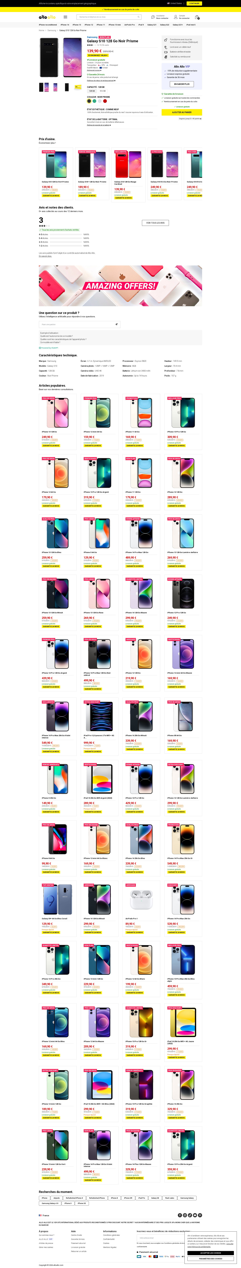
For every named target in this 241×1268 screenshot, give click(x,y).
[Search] (137, 17)
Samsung (52, 30)
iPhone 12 (89, 25)
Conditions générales (111, 1235)
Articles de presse (46, 1243)
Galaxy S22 (164, 25)
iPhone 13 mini (115, 25)
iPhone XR (128, 1198)
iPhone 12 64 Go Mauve (94, 1041)
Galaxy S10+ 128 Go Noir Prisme (92, 182)
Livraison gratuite (78, 1247)
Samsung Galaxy (187, 1198)
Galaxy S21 (151, 25)
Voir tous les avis (155, 223)
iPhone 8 (114, 1198)
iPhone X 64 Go (90, 552)
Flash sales (169, 1198)
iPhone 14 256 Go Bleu (135, 858)
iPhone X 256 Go (49, 798)
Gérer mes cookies (46, 1247)
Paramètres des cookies (210, 1259)
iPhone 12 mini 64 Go (93, 432)
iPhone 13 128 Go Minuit (52, 613)
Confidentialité (109, 1239)
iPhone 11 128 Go (133, 492)
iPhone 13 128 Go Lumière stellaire (182, 552)
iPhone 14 (65, 25)
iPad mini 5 (190, 25)
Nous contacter (162, 18)
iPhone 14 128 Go (174, 492)
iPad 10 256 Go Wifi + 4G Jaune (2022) (180, 1042)
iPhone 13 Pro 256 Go (51, 979)
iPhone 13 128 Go (49, 432)
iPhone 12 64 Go (49, 492)
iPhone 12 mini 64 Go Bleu (53, 1041)
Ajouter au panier (181, 112)
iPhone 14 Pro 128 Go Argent (54, 673)
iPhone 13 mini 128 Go (93, 979)
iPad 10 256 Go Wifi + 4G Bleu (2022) (99, 1104)
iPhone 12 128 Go (133, 673)
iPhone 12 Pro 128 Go (176, 613)
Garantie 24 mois (78, 1239)
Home (41, 30)
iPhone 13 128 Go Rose (93, 613)
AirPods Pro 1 (132, 919)
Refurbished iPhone (97, 1198)
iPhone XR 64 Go (174, 735)
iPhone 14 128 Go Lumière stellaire (182, 798)
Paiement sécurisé (78, 1243)
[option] (61, 57)
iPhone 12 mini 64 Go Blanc (96, 858)
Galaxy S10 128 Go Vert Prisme (55, 182)
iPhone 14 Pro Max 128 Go (137, 552)
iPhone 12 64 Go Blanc (135, 979)
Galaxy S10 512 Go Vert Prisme (200, 182)
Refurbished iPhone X (74, 1198)
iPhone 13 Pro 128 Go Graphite (139, 1104)
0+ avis (106, 45)
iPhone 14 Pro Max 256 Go (178, 919)
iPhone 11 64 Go (132, 432)
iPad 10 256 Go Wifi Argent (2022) (98, 798)
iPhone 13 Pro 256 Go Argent (179, 1164)
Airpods (57, 1198)
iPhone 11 (101, 25)
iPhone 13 (77, 25)
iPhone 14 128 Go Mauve (136, 613)
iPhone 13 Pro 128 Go (176, 432)
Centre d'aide (76, 1235)
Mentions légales (109, 1247)
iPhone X (68, 1203)
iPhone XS (82, 1203)
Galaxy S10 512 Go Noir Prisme (164, 182)
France (46, 1215)
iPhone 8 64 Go (48, 858)
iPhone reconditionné (48, 25)
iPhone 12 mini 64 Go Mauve (179, 673)
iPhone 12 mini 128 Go (51, 1104)
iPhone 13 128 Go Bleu (51, 552)
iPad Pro (141, 1198)
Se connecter (184, 18)
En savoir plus (182, 84)
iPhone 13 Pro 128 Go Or (136, 1041)
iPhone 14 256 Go (174, 1104)
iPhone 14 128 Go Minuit (94, 919)
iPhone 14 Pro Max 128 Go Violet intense (98, 1165)
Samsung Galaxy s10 (50, 1203)
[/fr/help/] (153, 17)
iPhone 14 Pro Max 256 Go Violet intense (56, 736)
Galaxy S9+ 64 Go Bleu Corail (54, 919)
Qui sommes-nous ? (46, 1235)
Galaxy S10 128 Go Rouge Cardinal (125, 183)
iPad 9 (141, 25)
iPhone (44, 1198)
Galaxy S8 (155, 1198)
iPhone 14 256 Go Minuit (136, 735)
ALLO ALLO (45, 1239)
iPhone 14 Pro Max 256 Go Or (180, 858)
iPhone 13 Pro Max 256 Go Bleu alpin (181, 980)
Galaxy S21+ (178, 25)
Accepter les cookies (210, 1253)
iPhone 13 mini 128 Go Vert (53, 1164)
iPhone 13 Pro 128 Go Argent (96, 492)
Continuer (194, 3)
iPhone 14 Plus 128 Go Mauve (138, 1164)
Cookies (106, 1243)
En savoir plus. (45, 256)
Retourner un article (78, 1251)
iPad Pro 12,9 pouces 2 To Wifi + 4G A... (99, 736)
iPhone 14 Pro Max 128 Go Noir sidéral (97, 674)
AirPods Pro (129, 25)
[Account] (176, 17)
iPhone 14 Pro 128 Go (135, 798)
